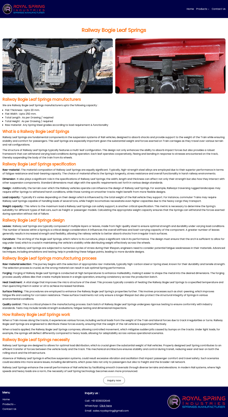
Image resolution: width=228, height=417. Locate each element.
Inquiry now (114, 380)
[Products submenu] (208, 9)
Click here (106, 406)
